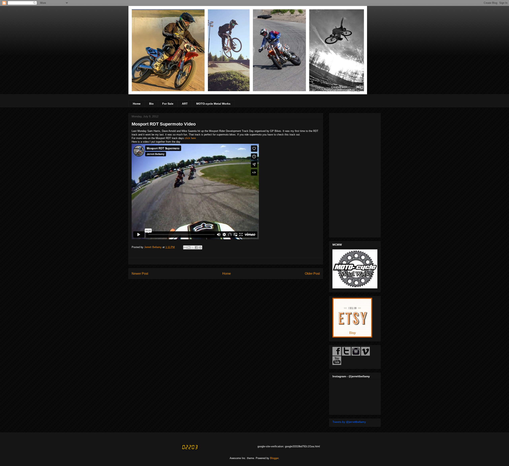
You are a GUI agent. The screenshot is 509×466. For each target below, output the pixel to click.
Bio (151, 103)
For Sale (167, 103)
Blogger (274, 458)
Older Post (312, 273)
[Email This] (185, 247)
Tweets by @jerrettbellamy (349, 421)
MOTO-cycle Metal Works (213, 103)
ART (185, 103)
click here (190, 138)
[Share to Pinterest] (200, 247)
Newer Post (140, 273)
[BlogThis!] (189, 247)
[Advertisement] (354, 174)
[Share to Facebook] (196, 247)
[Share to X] (193, 247)
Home (137, 103)
